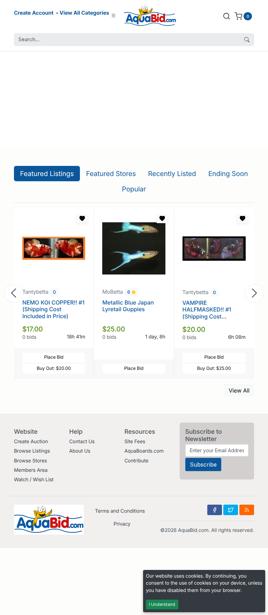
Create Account (33, 12)
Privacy (121, 524)
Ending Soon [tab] (228, 173)
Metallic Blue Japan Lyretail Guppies (128, 306)
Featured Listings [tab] (47, 173)
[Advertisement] (134, 100)
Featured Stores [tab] (111, 173)
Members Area (30, 470)
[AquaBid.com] (150, 16)
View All (239, 390)
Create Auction (31, 442)
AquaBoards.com (144, 451)
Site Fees (134, 442)
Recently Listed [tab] (172, 173)
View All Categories (84, 12)
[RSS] (246, 510)
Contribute (136, 461)
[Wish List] (82, 218)
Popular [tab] (134, 189)
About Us (79, 451)
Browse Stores (30, 461)
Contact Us (82, 442)
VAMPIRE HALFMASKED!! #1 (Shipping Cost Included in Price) (207, 313)
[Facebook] (214, 510)
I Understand (162, 604)
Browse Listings (32, 451)
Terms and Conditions (120, 511)
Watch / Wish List (33, 480)
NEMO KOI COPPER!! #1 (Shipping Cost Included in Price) (53, 309)
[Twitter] (230, 510)
